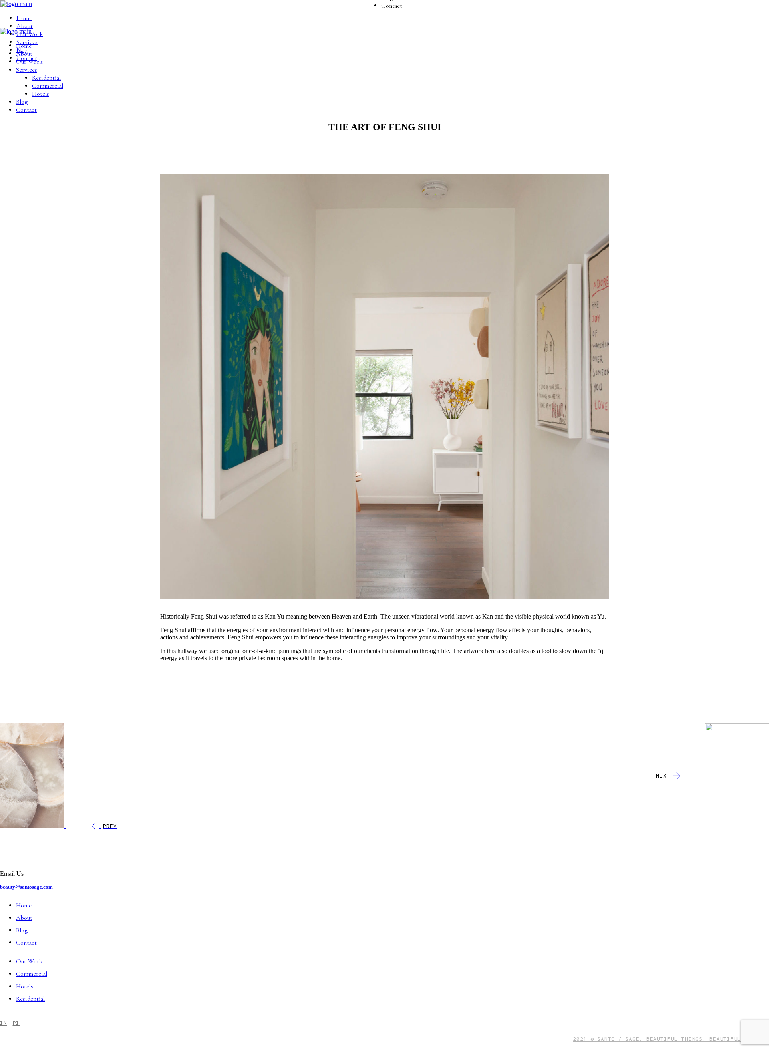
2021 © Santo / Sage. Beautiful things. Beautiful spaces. (671, 1039)
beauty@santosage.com (26, 887)
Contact (26, 943)
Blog (22, 930)
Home (24, 905)
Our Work (29, 961)
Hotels (24, 986)
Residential (30, 999)
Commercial (31, 974)
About (24, 918)
